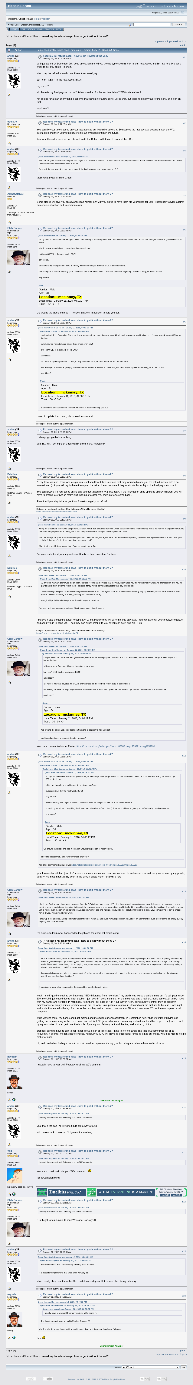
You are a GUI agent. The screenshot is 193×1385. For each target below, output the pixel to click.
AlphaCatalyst (15, 193)
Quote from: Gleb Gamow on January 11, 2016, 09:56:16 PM (65, 762)
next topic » (179, 41)
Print (182, 45)
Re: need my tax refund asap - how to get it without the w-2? (78, 121)
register (46, 19)
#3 (184, 151)
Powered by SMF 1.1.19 (79, 1379)
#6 (184, 322)
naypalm (12, 1056)
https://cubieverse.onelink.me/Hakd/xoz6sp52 (57, 512)
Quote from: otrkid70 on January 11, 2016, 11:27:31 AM (63, 157)
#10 (184, 569)
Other (26, 36)
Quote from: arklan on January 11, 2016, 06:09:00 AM (62, 236)
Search (31, 29)
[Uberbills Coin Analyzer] (13, 1100)
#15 (184, 1058)
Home (14, 29)
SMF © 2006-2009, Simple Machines (108, 1379)
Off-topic (36, 36)
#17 (184, 1152)
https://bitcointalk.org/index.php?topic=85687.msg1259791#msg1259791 (115, 746)
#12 (184, 756)
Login (40, 29)
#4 (184, 195)
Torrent (48, 25)
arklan (11, 55)
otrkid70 (12, 121)
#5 (184, 230)
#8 (184, 476)
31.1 (42, 25)
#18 (184, 1202)
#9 (184, 519)
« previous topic (163, 41)
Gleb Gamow (14, 228)
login (36, 19)
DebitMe (12, 474)
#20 (184, 1296)
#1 (184, 57)
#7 (184, 431)
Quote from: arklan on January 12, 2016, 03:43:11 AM (62, 1302)
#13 (184, 891)
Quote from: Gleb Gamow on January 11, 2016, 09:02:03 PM (65, 328)
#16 (184, 1107)
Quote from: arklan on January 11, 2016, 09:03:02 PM (62, 646)
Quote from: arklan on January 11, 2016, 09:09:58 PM (62, 575)
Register (49, 29)
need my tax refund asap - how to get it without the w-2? (76, 36)
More (58, 29)
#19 (184, 1251)
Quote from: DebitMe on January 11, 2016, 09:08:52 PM (63, 525)
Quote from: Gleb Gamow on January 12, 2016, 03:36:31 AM (65, 1257)
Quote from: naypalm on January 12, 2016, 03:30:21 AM (63, 1114)
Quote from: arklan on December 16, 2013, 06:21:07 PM (63, 897)
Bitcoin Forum (13, 36)
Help (23, 29)
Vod (9, 1150)
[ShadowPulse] (13, 1194)
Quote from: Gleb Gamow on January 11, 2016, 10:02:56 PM (65, 948)
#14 (184, 942)
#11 (184, 640)
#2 (184, 123)
